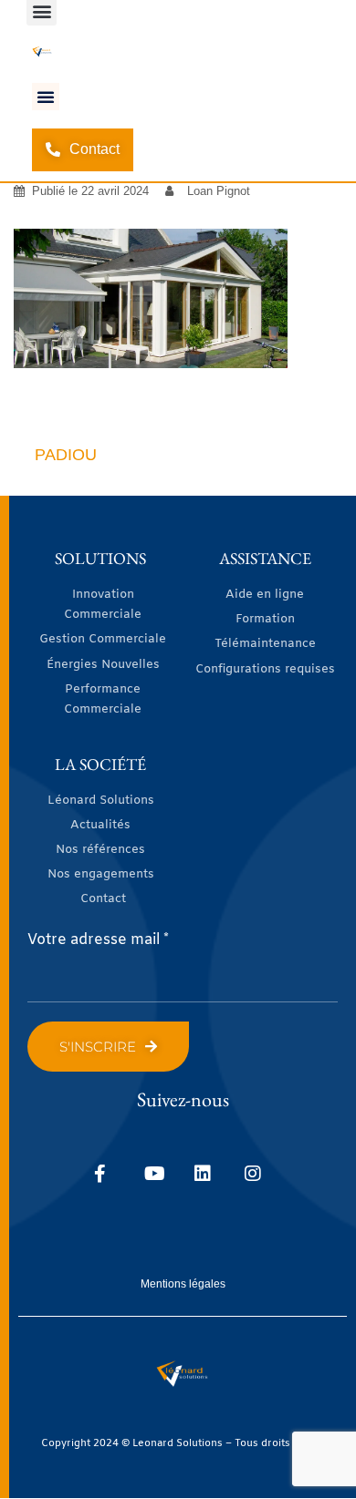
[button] (45, 96)
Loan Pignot (218, 191)
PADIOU (66, 455)
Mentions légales (183, 1284)
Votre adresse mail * (98, 940)
